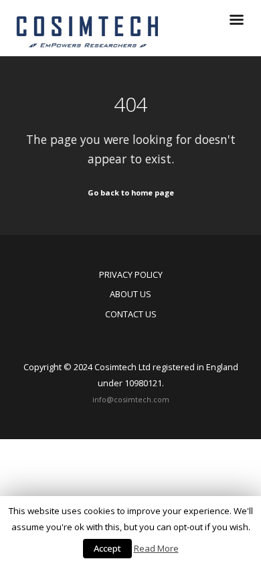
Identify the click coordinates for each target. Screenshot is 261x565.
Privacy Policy (131, 274)
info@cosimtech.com (130, 399)
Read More (156, 548)
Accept (107, 548)
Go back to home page (131, 192)
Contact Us (131, 314)
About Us (130, 294)
